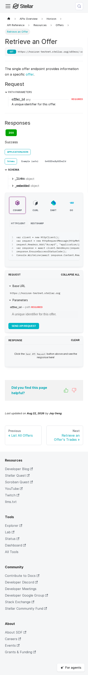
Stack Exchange (17, 602)
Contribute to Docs (20, 576)
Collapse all (70, 274)
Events (10, 645)
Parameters (20, 300)
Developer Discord (19, 582)
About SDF (14, 632)
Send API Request (24, 326)
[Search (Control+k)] (79, 6)
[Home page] (9, 19)
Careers (11, 639)
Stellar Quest (15, 475)
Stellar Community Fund (24, 608)
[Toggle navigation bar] (8, 6)
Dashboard (13, 545)
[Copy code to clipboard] (74, 237)
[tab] (11, 161)
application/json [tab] (17, 152)
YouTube (12, 489)
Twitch (10, 495)
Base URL (18, 286)
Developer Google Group (24, 595)
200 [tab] (11, 132)
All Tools (11, 552)
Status (10, 539)
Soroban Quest (17, 482)
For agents (73, 667)
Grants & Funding (18, 652)
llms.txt (11, 502)
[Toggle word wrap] (67, 237)
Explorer (11, 525)
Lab (8, 532)
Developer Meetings (20, 589)
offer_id (15, 307)
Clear (75, 340)
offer (30, 74)
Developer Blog (17, 469)
